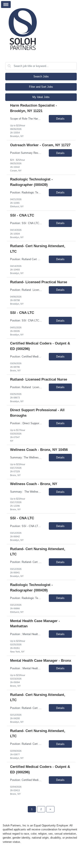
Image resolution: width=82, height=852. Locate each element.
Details (60, 118)
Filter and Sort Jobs (41, 86)
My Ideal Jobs (41, 97)
